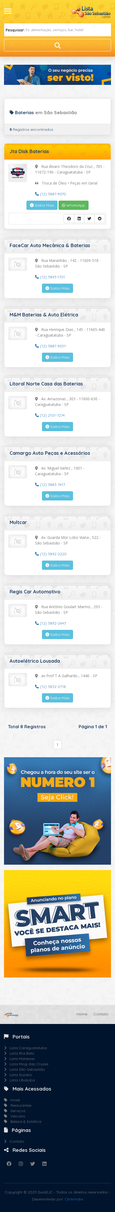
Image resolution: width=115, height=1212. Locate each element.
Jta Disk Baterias (29, 151)
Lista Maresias (20, 1058)
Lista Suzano (19, 1074)
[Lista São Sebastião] (91, 11)
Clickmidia (74, 1199)
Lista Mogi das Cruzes (27, 1064)
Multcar (18, 522)
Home (81, 1014)
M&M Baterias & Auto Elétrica (44, 315)
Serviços (16, 1110)
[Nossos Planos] (57, 923)
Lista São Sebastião (25, 1069)
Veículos (16, 1116)
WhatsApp (75, 205)
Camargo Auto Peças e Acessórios (50, 453)
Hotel (13, 1100)
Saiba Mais (44, 205)
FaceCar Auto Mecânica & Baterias (50, 245)
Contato (101, 1014)
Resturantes (19, 1105)
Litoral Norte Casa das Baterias (46, 384)
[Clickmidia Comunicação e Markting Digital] (57, 810)
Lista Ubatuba (20, 1080)
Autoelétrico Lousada (35, 661)
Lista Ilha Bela (20, 1053)
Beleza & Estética (24, 1121)
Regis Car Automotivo (35, 592)
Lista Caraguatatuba (26, 1047)
